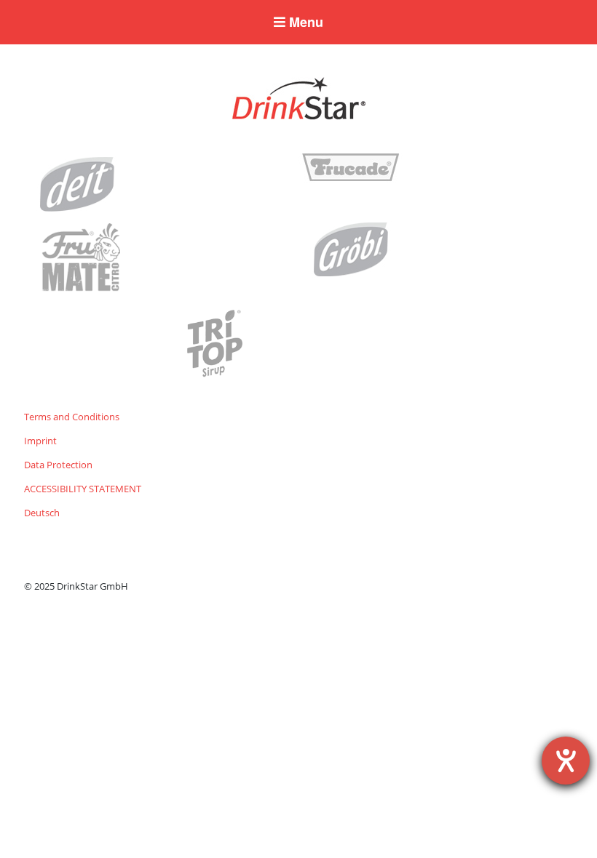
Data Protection (58, 464)
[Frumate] (81, 264)
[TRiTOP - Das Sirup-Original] (214, 343)
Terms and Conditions (71, 416)
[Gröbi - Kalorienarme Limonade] (351, 249)
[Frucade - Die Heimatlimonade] (351, 169)
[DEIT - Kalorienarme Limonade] (77, 184)
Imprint (40, 440)
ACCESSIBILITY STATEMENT (82, 488)
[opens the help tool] (566, 761)
